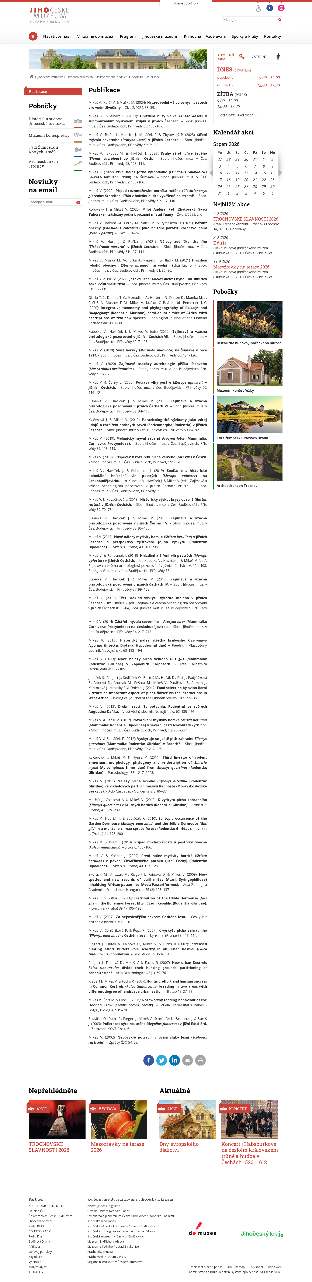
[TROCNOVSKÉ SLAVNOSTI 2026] (57, 1119)
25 (228, 186)
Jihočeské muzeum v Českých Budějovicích (116, 1236)
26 (237, 186)
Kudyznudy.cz (38, 1267)
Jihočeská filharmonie (102, 1221)
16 (272, 172)
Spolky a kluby (245, 36)
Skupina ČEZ (37, 1211)
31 (255, 159)
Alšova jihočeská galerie (103, 1206)
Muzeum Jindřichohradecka (105, 1241)
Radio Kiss (35, 1236)
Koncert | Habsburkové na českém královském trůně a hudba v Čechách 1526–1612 (249, 1153)
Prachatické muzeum (101, 1252)
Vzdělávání (216, 36)
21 (255, 179)
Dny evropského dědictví (179, 1147)
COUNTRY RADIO (40, 1231)
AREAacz (34, 1246)
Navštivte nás (56, 36)
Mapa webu (275, 1267)
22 (264, 179)
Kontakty (272, 36)
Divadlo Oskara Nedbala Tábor (108, 1211)
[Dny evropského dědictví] (187, 1119)
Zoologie (137, 77)
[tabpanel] (248, 93)
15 (264, 172)
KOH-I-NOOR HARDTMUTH (46, 1206)
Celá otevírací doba (236, 115)
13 (246, 172)
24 (220, 186)
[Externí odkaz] (202, 1229)
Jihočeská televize (41, 1221)
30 (246, 159)
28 (228, 159)
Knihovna (192, 36)
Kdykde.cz (35, 1257)
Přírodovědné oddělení (112, 77)
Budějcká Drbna (39, 1241)
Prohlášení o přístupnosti (205, 1267)
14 (255, 172)
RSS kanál (256, 1267)
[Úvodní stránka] (50, 24)
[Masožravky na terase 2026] (119, 1119)
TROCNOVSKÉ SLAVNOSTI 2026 (245, 219)
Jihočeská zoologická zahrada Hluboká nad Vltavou (121, 1231)
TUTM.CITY (36, 1272)
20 (246, 179)
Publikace (38, 91)
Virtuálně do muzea (95, 36)
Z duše (220, 243)
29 (237, 159)
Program (128, 36)
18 (228, 179)
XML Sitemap (236, 1267)
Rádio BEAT (36, 1226)
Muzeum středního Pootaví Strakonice (113, 1246)
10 (220, 172)
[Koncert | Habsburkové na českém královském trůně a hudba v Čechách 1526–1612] (249, 1119)
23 (272, 179)
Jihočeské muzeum (159, 36)
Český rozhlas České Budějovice (50, 1216)
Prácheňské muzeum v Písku (106, 1257)
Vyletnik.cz (35, 1262)
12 (237, 172)
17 (220, 179)
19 (237, 179)
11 (228, 172)
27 (220, 159)
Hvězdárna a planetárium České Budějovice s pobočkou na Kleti (130, 1216)
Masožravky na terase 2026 (241, 267)
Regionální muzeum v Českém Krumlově (114, 1262)
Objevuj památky (40, 1252)
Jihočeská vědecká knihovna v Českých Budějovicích (122, 1226)
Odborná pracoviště (80, 77)
